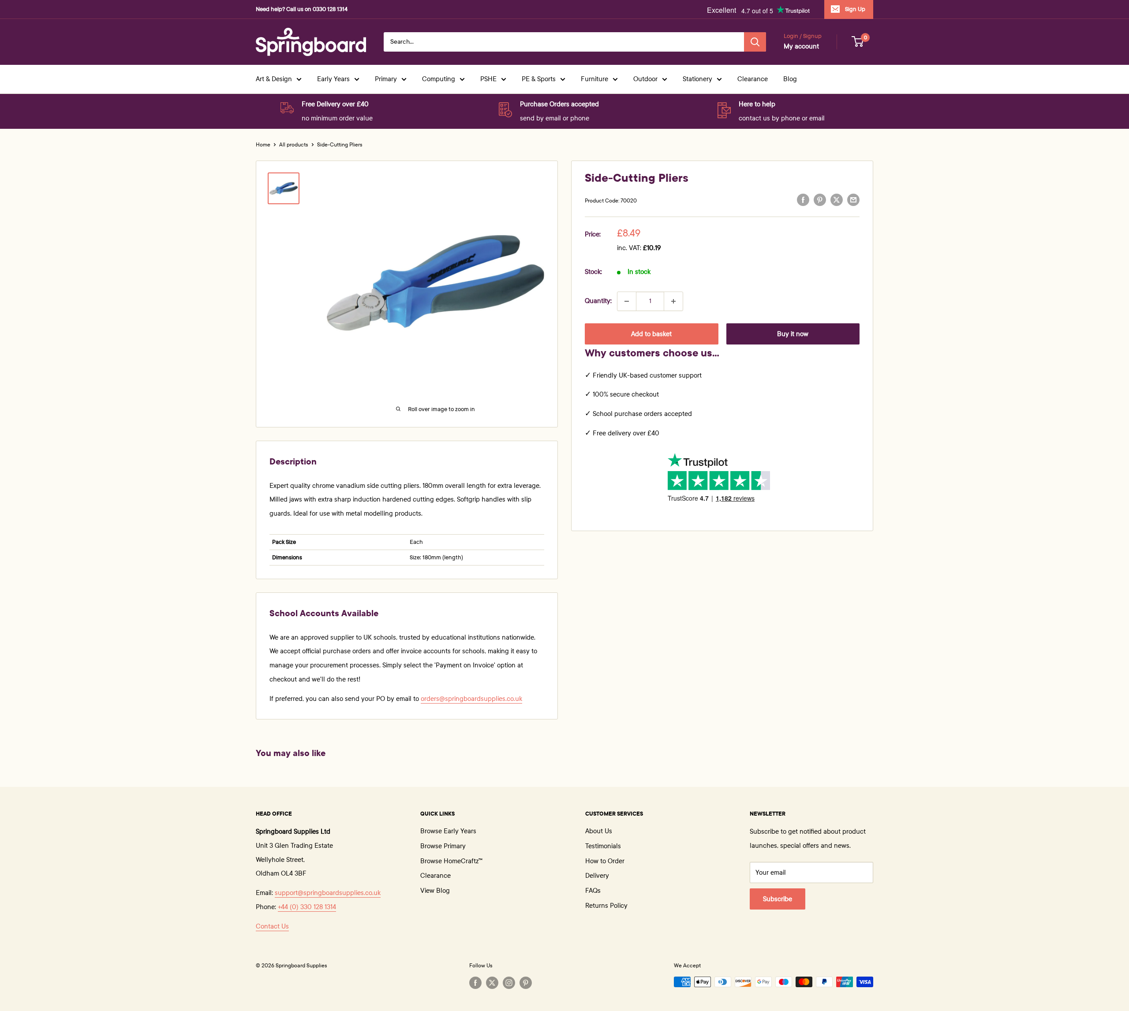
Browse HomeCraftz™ (451, 861)
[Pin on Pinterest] (820, 200)
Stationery (697, 79)
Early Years (333, 79)
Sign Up (855, 9)
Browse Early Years (448, 831)
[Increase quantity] (673, 301)
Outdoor (645, 79)
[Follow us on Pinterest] (526, 983)
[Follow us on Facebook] (475, 983)
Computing (438, 79)
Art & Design (274, 79)
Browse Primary (443, 846)
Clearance (752, 79)
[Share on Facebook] (803, 200)
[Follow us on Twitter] (492, 983)
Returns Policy (606, 906)
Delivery (597, 876)
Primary (386, 79)
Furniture (594, 79)
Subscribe (777, 899)
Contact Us (272, 926)
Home (263, 145)
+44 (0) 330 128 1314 (307, 907)
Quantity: (598, 301)
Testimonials (603, 846)
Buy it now (792, 334)
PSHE (488, 79)
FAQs (593, 891)
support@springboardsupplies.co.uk (328, 893)
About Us (598, 831)
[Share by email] (853, 200)
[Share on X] (836, 200)
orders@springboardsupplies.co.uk (471, 699)
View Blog (435, 891)
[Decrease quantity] (626, 301)
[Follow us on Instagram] (509, 983)
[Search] (755, 42)
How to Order (604, 861)
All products (293, 145)
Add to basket (651, 334)
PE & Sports (539, 79)
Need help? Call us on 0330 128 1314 (302, 9)
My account (801, 46)
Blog (790, 79)
